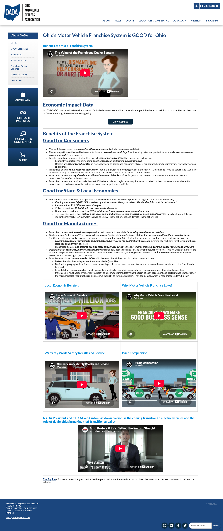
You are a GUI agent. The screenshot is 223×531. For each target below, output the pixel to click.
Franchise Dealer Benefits (19, 67)
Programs (212, 20)
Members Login (209, 6)
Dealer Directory (19, 74)
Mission (14, 43)
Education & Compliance (154, 20)
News (118, 20)
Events (130, 20)
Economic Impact (19, 60)
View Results (120, 121)
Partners (196, 20)
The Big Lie (49, 479)
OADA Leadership (19, 49)
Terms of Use (24, 517)
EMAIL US (10, 513)
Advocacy (179, 20)
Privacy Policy (12, 517)
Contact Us (16, 80)
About (106, 20)
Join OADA (16, 54)
